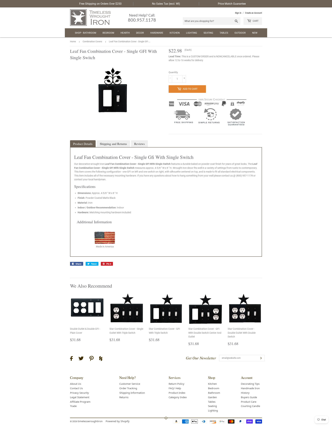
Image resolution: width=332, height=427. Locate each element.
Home (73, 41)
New (254, 32)
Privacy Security (79, 392)
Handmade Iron (250, 388)
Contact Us (76, 388)
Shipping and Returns (113, 144)
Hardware (156, 32)
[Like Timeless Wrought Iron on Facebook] (71, 359)
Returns (123, 397)
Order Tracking (128, 388)
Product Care (248, 401)
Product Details (83, 144)
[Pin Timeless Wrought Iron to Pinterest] (91, 359)
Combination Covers (92, 41)
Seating (208, 32)
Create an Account (253, 13)
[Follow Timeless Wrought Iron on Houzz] (101, 359)
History (245, 392)
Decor (140, 32)
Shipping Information (132, 392)
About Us (75, 383)
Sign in (238, 13)
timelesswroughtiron (90, 421)
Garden (212, 397)
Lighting (191, 32)
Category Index (178, 397)
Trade (73, 406)
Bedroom (108, 32)
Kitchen (175, 32)
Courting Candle (250, 406)
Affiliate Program (80, 401)
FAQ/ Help (175, 388)
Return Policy (176, 383)
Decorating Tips (250, 383)
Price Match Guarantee (232, 3)
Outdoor (240, 32)
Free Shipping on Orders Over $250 (100, 3)
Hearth (125, 32)
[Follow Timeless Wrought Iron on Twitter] (81, 359)
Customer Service (129, 383)
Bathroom (214, 392)
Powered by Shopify (118, 421)
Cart (255, 20)
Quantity (173, 72)
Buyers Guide (249, 397)
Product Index (177, 392)
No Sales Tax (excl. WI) (166, 3)
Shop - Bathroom (85, 32)
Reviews (139, 144)
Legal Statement (79, 397)
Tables (224, 32)
